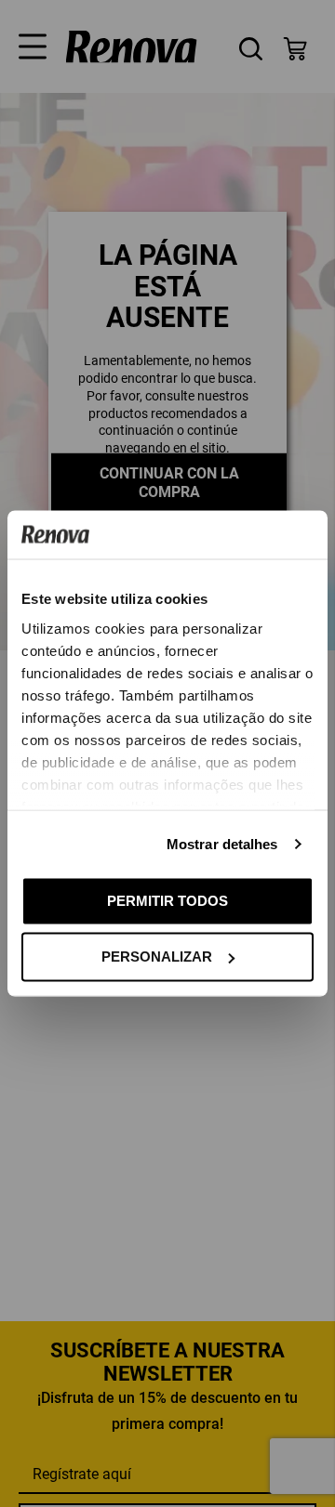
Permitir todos (167, 900)
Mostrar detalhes (222, 843)
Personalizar (156, 956)
